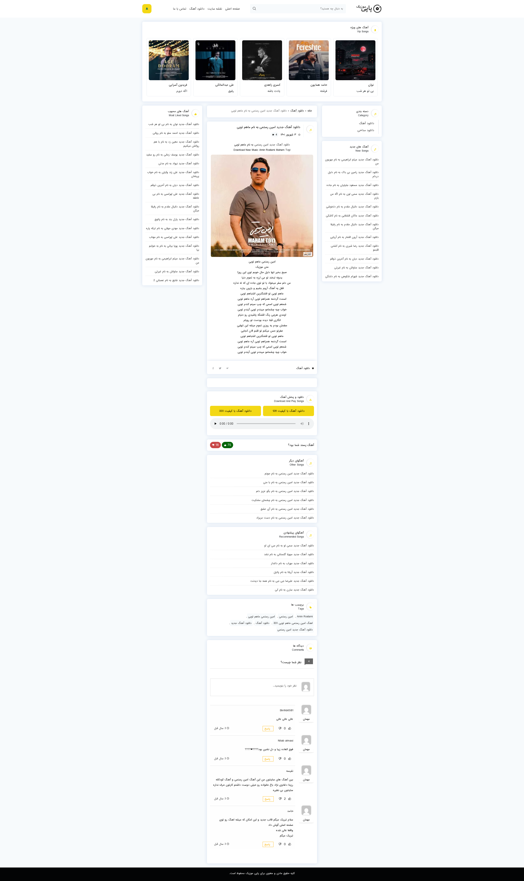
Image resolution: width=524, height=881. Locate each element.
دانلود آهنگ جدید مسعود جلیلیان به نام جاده (352, 185)
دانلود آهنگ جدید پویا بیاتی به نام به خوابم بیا (174, 248)
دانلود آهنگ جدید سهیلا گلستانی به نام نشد (289, 554)
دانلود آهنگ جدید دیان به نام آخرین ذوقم (354, 259)
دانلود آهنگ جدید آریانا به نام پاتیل (294, 572)
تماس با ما (179, 9)
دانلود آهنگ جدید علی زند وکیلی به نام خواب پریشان (173, 174)
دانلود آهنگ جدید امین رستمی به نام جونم (289, 473)
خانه (309, 111)
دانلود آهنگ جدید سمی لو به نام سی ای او (289, 545)
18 (217, 445)
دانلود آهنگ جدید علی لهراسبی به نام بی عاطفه (175, 196)
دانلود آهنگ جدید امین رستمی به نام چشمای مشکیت (283, 500)
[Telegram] (227, 368)
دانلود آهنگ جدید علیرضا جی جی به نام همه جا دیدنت (282, 581)
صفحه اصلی (232, 9)
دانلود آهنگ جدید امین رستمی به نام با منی (288, 482)
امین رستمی (261, 145)
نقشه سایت (215, 9)
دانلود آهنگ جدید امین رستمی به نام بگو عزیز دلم (285, 491)
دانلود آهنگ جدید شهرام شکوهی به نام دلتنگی (352, 276)
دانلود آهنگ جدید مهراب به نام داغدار (292, 563)
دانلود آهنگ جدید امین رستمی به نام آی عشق (287, 509)
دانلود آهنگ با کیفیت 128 (289, 411)
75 (229, 445)
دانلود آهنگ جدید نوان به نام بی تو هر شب (173, 124)
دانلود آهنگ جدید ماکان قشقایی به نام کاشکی (352, 216)
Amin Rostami (305, 616)
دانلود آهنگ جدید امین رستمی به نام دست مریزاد (285, 518)
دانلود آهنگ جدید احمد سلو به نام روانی (176, 133)
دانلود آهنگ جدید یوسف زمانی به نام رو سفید (172, 155)
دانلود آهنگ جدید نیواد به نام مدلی (178, 163)
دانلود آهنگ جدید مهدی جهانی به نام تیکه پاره (172, 228)
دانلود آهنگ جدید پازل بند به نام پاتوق (177, 219)
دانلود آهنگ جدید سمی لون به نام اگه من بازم (354, 196)
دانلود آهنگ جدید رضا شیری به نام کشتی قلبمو (355, 248)
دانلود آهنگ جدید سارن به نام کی (294, 590)
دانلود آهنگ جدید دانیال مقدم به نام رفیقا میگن (355, 226)
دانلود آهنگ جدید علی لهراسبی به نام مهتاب (174, 237)
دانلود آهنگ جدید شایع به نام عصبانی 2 (176, 280)
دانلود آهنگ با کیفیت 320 (235, 411)
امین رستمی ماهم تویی (261, 616)
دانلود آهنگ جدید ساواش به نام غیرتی (356, 268)
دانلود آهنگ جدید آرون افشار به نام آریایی (354, 237)
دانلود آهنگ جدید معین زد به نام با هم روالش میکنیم (176, 144)
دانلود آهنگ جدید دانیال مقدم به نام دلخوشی (352, 207)
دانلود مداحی (365, 130)
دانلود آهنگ (196, 9)
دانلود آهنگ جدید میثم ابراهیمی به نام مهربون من (352, 161)
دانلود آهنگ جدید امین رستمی (295, 630)
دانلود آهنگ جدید (279, 145)
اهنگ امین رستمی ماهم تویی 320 (293, 623)
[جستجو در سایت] (254, 8)
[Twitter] (220, 368)
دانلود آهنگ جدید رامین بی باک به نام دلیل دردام (353, 174)
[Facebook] (213, 368)
